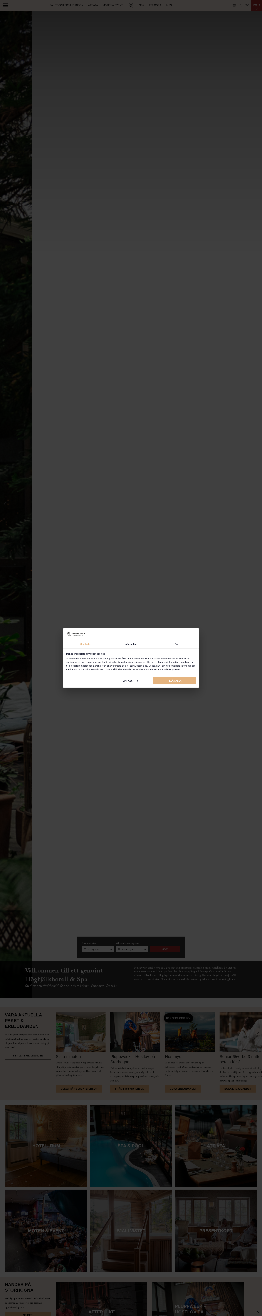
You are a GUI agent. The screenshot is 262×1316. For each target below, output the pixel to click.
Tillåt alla (174, 680)
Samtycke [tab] (85, 644)
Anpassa (128, 680)
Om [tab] (176, 644)
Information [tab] (131, 644)
